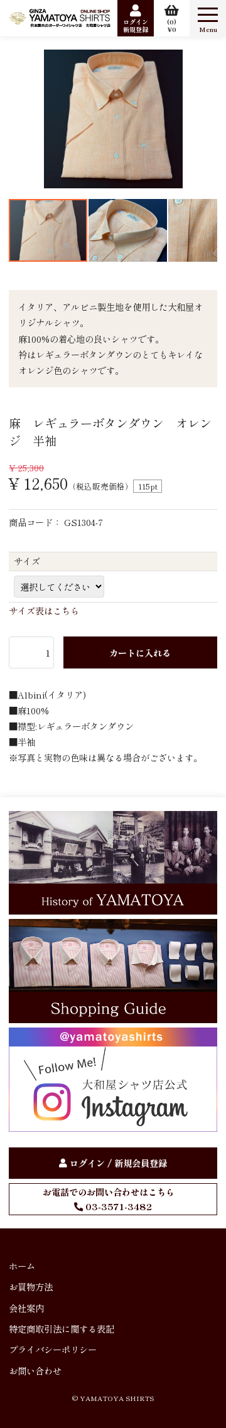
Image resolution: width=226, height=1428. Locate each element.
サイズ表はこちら (44, 610)
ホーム (22, 1265)
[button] (20, 119)
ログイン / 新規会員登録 (118, 1162)
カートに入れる (140, 652)
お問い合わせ (35, 1370)
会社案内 (26, 1307)
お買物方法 (31, 1286)
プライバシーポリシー (53, 1349)
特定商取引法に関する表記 (61, 1328)
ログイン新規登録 (135, 26)
